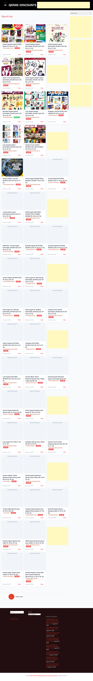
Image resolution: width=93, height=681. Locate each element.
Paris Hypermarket (35, 83)
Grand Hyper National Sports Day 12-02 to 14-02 (12, 411)
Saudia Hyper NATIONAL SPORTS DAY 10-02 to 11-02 (57, 247)
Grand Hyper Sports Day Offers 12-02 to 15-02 (11, 574)
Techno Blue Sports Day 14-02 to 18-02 (11, 510)
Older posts (16, 596)
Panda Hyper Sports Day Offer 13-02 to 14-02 (11, 542)
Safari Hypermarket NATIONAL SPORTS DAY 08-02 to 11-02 (57, 46)
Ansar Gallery (6, 184)
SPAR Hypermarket (35, 218)
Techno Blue (56, 182)
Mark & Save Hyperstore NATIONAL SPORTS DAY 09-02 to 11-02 (12, 80)
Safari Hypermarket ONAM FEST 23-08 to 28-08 (52, 633)
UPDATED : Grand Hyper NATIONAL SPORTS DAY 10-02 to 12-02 (12, 248)
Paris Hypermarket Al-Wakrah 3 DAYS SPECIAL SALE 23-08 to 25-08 (52, 658)
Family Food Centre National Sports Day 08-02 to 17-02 (57, 444)
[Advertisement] (63, 5)
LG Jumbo (5, 218)
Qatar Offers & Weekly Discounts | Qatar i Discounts (44, 675)
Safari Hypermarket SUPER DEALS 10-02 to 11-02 (12, 45)
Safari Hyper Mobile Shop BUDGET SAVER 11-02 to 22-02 (35, 181)
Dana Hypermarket (35, 414)
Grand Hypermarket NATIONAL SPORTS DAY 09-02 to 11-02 (35, 46)
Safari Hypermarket (8, 48)
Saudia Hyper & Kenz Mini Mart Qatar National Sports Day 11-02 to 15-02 (34, 575)
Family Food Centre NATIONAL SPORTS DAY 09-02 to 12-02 (57, 312)
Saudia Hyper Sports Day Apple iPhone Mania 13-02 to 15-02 (34, 511)
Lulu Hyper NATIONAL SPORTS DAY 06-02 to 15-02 (12, 379)
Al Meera (51, 115)
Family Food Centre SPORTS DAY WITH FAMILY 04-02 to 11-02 (34, 147)
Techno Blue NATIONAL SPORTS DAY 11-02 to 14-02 (57, 180)
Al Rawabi (5, 117)
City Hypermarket (34, 117)
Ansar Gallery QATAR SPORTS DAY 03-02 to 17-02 (12, 181)
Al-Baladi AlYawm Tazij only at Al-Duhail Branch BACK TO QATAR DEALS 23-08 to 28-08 (53, 622)
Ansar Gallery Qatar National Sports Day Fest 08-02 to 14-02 (11, 477)
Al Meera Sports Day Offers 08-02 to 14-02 (35, 443)
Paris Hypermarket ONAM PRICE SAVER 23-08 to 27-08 (52, 665)
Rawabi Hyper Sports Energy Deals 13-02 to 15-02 (57, 511)
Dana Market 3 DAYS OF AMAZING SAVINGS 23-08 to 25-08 (53, 653)
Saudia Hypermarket (54, 249)
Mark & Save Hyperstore (13, 83)
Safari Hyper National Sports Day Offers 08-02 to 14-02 (35, 477)
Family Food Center (35, 150)
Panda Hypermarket (54, 380)
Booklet (28, 50)
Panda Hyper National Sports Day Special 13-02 (57, 378)
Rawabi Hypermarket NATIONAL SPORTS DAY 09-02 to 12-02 (12, 113)
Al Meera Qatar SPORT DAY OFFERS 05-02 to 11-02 (57, 112)
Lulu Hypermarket (11, 150)
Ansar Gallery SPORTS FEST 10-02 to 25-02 (12, 279)
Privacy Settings (14, 619)
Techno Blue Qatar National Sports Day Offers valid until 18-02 (35, 379)
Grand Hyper (33, 50)
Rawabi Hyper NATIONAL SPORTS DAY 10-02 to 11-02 (35, 247)
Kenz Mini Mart (29, 578)
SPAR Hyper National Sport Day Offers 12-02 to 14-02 (34, 542)
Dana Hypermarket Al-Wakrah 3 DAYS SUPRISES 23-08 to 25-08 (52, 646)
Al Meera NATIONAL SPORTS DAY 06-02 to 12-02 (34, 345)
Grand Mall (40, 50)
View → (20, 54)
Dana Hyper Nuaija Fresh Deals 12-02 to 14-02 (34, 411)
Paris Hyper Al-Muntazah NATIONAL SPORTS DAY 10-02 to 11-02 (34, 280)
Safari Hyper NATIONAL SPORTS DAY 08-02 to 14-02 (12, 345)
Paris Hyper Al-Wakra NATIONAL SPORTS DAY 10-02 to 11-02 (34, 312)
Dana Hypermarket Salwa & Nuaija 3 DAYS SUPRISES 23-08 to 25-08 (52, 639)
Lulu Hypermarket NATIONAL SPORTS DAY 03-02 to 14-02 (12, 147)
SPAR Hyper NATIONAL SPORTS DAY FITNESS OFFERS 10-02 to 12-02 (33, 214)
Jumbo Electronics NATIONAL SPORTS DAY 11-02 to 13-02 (12, 214)
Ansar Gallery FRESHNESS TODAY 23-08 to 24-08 (52, 628)
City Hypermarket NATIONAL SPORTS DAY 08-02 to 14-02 (35, 113)
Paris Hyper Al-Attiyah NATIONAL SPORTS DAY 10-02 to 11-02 (12, 312)
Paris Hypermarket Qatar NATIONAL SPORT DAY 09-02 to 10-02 (34, 80)
